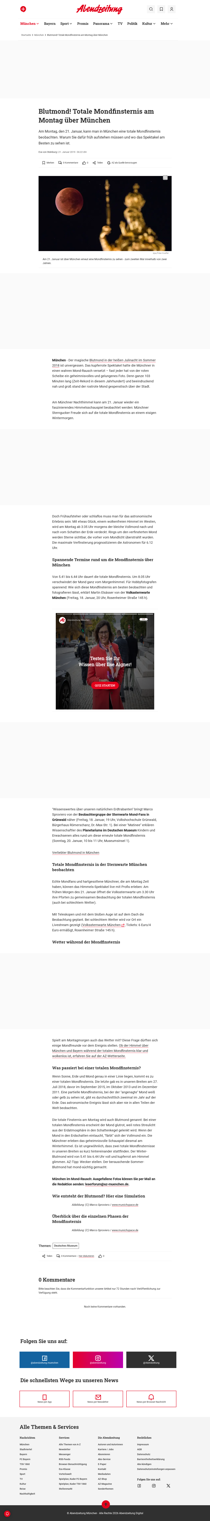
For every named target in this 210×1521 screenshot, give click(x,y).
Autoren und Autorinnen (110, 1444)
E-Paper (102, 1464)
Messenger (65, 1454)
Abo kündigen (144, 1464)
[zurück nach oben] (106, 1506)
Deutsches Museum (65, 1245)
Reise (23, 1488)
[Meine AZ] (172, 9)
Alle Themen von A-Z (70, 1444)
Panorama (101, 23)
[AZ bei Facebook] (139, 1485)
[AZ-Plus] (23, 9)
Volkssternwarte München (101, 925)
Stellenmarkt (65, 1488)
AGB (139, 1449)
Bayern (50, 23)
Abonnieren (104, 1454)
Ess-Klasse (64, 1469)
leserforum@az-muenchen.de (106, 1184)
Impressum (143, 1444)
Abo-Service (104, 1459)
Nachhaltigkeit (27, 1493)
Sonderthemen (105, 1488)
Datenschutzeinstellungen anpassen (156, 1469)
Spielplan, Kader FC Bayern (73, 1479)
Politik (132, 23)
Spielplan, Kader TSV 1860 (72, 1484)
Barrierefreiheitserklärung (151, 1459)
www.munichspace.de (125, 1204)
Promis (82, 23)
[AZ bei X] (168, 1485)
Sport (64, 23)
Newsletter (64, 1449)
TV (120, 23)
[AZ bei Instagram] (154, 1485)
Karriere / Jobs (106, 1449)
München (28, 23)
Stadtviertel (26, 1449)
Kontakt (102, 1469)
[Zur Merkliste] (161, 9)
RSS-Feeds (64, 1459)
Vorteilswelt (65, 1474)
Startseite (26, 35)
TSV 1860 (25, 1464)
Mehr (165, 23)
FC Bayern (25, 1459)
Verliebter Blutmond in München (75, 853)
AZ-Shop (102, 1479)
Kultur (147, 23)
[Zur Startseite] (99, 13)
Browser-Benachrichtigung (73, 1464)
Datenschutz (143, 1454)
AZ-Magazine (105, 1484)
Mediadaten (104, 1474)
